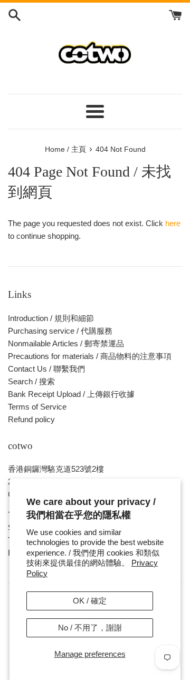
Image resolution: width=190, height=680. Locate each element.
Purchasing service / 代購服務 (60, 330)
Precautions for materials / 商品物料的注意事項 (90, 356)
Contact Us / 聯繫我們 (46, 368)
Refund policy (31, 419)
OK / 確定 (90, 600)
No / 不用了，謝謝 (90, 627)
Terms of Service (37, 406)
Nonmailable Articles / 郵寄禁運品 (66, 343)
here (172, 223)
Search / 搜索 (31, 381)
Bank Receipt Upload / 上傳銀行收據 (71, 394)
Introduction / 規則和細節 (51, 318)
